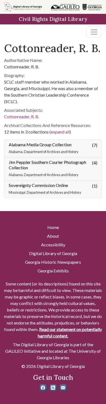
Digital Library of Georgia (53, 253)
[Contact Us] (63, 387)
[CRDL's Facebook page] (43, 387)
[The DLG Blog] (53, 387)
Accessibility (53, 244)
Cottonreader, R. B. (21, 116)
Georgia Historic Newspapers (53, 262)
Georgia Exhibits (53, 270)
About (53, 235)
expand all (60, 131)
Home (53, 227)
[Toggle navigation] (94, 32)
